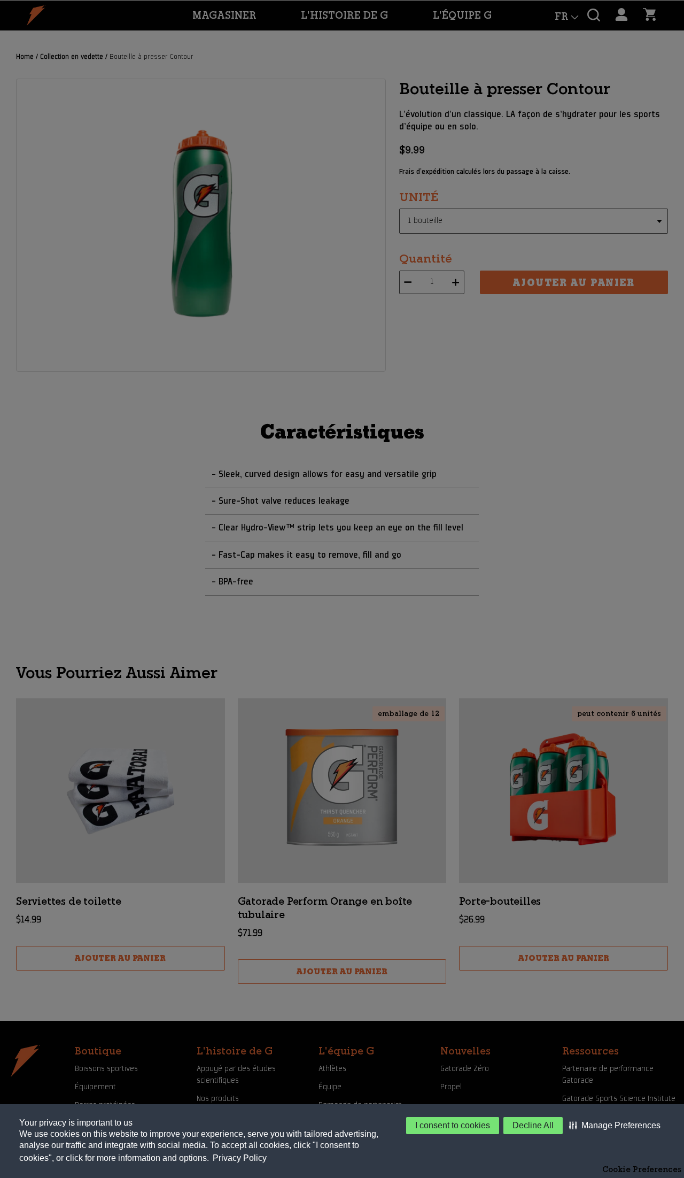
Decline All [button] (533, 1125)
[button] (615, 1125)
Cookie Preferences (641, 1169)
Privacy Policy (240, 1157)
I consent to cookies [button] (452, 1125)
